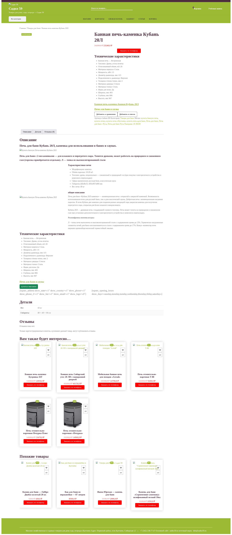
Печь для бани (152, 121)
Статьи (141, 19)
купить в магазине (28, 286)
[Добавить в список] (48, 350)
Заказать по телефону (129, 51)
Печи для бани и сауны (106, 109)
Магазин (87, 19)
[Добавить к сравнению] (48, 355)
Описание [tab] (27, 132)
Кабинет (130, 19)
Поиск (130, 9)
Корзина (153, 19)
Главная (23, 28)
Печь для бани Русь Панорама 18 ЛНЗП (124, 124)
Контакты (99, 19)
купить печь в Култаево (116, 121)
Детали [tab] (38, 132)
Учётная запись (215, 9)
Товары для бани (33, 28)
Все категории (16, 19)
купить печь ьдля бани (136, 121)
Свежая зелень (115, 19)
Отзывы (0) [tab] (49, 132)
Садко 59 (15, 8)
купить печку (99, 121)
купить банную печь (149, 118)
